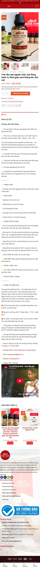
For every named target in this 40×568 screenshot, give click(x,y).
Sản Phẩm (13, 72)
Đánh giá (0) (6, 119)
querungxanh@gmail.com (15, 354)
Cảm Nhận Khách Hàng (30, 562)
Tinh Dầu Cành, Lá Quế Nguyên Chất (30, 429)
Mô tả (3, 114)
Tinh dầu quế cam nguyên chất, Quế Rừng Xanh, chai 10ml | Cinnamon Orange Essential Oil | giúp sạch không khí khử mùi (10, 432)
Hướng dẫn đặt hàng (10, 124)
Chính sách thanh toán (9, 493)
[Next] (35, 37)
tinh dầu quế (19, 101)
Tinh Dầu (21, 72)
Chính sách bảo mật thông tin (11, 496)
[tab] (20, 114)
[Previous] (4, 37)
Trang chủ (4, 72)
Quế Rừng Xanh (10, 549)
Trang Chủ (6, 562)
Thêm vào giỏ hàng (20, 93)
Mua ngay (10, 443)
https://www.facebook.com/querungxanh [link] (22, 350)
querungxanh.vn (14, 359)
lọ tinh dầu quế (11, 101)
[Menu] (37, 6)
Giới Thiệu (13, 562)
